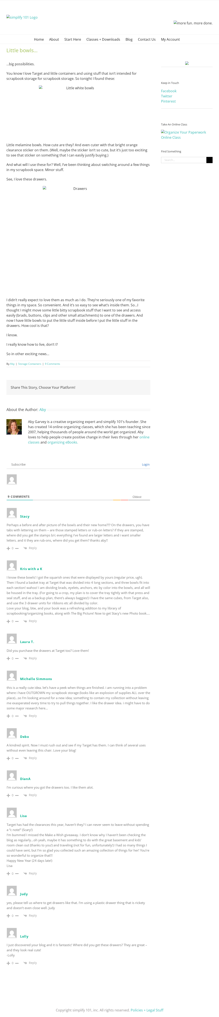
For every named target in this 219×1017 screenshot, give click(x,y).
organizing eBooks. (62, 442)
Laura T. (27, 642)
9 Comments (52, 364)
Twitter (166, 96)
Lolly (24, 936)
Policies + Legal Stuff (147, 1010)
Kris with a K (31, 569)
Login (145, 464)
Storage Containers (29, 364)
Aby (12, 364)
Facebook (168, 91)
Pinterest (168, 101)
